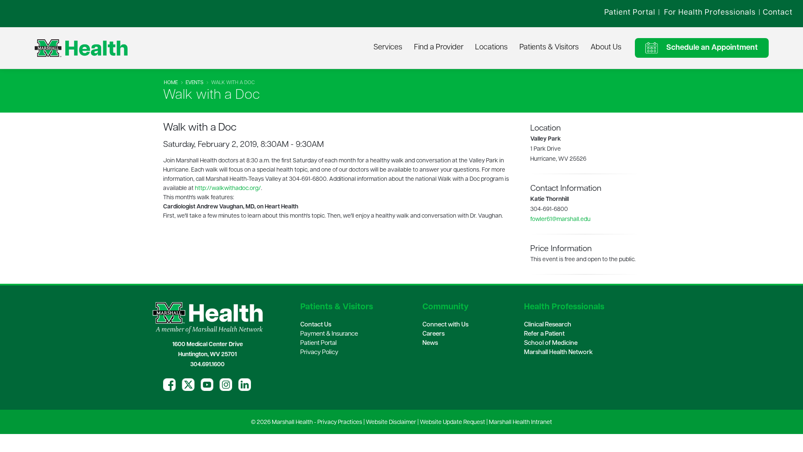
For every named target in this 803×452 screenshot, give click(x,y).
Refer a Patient (544, 334)
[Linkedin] (244, 384)
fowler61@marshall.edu (560, 219)
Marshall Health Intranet (520, 422)
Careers (433, 334)
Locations (491, 47)
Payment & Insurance (329, 334)
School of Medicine (551, 343)
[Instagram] (226, 384)
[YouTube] (207, 384)
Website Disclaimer (391, 422)
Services (387, 47)
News (430, 343)
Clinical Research (547, 325)
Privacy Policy (319, 352)
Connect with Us (445, 325)
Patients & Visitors (549, 47)
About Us (606, 47)
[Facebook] (169, 384)
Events (194, 82)
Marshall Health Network (558, 352)
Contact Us (315, 325)
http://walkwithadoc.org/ (228, 188)
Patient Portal (318, 343)
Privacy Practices (339, 422)
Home (171, 82)
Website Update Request (452, 422)
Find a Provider (438, 47)
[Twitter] (188, 384)
